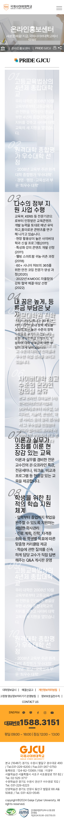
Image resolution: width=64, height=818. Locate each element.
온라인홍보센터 (20, 48)
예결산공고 (27, 690)
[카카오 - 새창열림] (23, 712)
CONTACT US (30, 702)
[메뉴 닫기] (60, 47)
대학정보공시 (9, 690)
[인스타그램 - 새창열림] (45, 712)
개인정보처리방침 (48, 690)
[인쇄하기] (55, 48)
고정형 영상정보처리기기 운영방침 (18, 696)
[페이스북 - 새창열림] (38, 712)
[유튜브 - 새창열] (52, 712)
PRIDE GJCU (43, 48)
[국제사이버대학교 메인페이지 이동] (16, 7)
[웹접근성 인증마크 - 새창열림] (11, 813)
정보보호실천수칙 (50, 696)
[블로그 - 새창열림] (31, 712)
